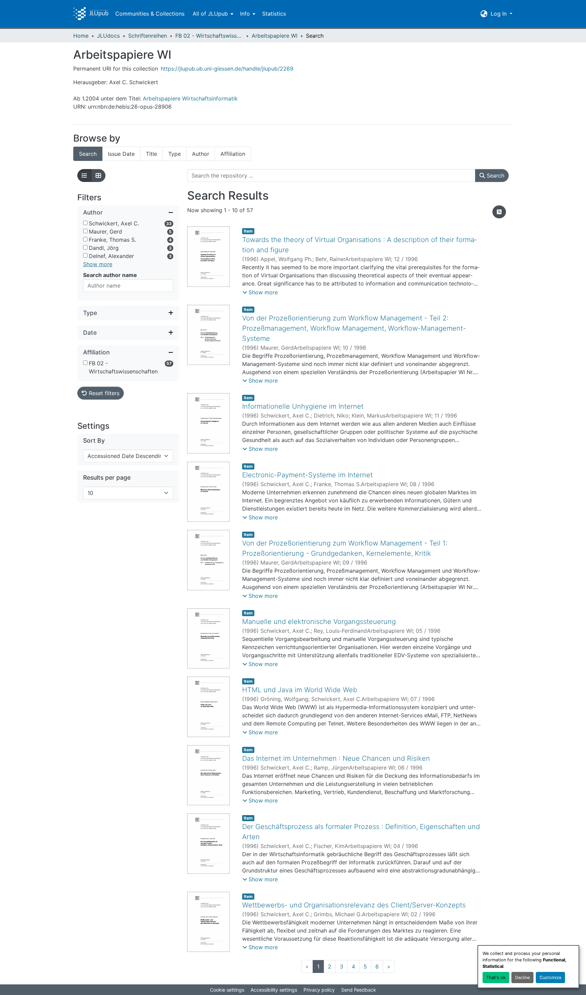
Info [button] (245, 13)
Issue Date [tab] (121, 153)
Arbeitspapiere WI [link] (274, 35)
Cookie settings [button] (227, 990)
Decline (522, 977)
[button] (91, 13)
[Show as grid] (98, 175)
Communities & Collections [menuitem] (149, 13)
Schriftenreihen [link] (147, 35)
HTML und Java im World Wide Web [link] (299, 690)
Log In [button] (499, 13)
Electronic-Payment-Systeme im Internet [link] (307, 475)
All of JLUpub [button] (210, 13)
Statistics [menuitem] (274, 13)
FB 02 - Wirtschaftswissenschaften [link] (209, 35)
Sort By (94, 440)
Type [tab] (174, 153)
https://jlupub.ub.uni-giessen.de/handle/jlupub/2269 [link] (227, 68)
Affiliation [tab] (232, 153)
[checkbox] (85, 223)
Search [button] (494, 175)
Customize (550, 977)
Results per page (107, 477)
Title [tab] (151, 153)
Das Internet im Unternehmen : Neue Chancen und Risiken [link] (336, 758)
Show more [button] (97, 264)
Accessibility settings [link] (274, 990)
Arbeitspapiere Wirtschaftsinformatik (190, 98)
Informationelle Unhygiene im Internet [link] (303, 406)
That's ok (496, 977)
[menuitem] (212, 13)
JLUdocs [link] (108, 35)
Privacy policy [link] (319, 990)
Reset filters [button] (103, 393)
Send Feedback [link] (358, 990)
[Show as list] (84, 175)
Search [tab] (88, 153)
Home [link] (81, 35)
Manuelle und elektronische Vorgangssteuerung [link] (319, 622)
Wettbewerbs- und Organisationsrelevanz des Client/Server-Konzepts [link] (354, 905)
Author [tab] (200, 153)
